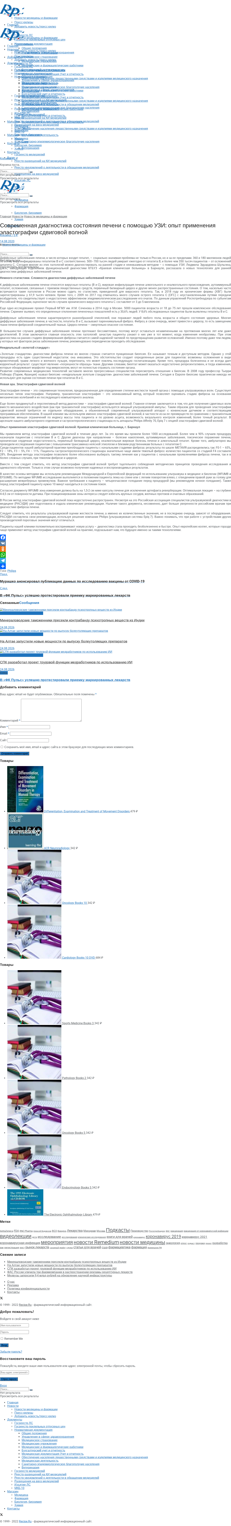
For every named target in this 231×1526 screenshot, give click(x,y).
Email (4, 733)
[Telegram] (115, 560)
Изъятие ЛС (22, 128)
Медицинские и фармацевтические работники (52, 65)
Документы (14, 63)
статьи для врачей (87, 1247)
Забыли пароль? (11, 1351)
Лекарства (75, 1231)
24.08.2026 (7, 627)
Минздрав (89, 1231)
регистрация (11, 1247)
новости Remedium (96, 1242)
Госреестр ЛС (23, 63)
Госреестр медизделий (29, 154)
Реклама (13, 1285)
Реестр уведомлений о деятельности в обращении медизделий (56, 167)
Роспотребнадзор (157, 1231)
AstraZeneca (6, 1231)
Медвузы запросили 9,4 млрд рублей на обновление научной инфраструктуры (59, 1275)
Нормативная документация (33, 44)
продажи (200, 1243)
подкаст (191, 1243)
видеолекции (15, 1236)
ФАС (168, 1231)
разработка (220, 1243)
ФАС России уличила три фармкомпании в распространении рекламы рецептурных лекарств (70, 1272)
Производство (139, 1231)
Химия (18, 219)
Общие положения (34, 77)
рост (22, 1247)
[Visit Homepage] (12, 16)
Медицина (21, 200)
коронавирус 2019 (163, 1236)
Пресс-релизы (23, 44)
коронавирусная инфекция (20, 1243)
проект (209, 1243)
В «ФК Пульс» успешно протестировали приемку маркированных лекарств (65, 680)
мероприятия (57, 1242)
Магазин (12, 121)
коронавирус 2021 (194, 1237)
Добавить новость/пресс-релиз (35, 50)
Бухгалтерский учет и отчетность (43, 94)
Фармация (21, 206)
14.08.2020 (7, 241)
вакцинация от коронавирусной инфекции (206, 1231)
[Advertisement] (65, 26)
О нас (11, 1281)
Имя (4, 727)
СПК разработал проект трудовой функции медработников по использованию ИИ (66, 662)
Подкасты (118, 1230)
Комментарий (10, 720)
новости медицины (142, 1242)
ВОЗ (54, 1231)
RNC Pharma (26, 1231)
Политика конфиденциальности (28, 1288)
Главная (12, 46)
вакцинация (177, 1231)
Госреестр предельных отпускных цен (39, 70)
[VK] (115, 543)
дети (34, 1237)
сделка (69, 1247)
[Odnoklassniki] (115, 549)
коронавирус (139, 1237)
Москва (101, 1230)
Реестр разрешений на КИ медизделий (40, 161)
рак (2, 1247)
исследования (69, 1237)
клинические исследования (92, 1237)
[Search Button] (31, 254)
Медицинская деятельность (40, 135)
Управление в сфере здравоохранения (48, 80)
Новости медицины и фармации (36, 37)
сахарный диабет (58, 1248)
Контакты (13, 143)
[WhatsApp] (115, 555)
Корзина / (9, 158)
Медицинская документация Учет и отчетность (53, 74)
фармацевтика (119, 1247)
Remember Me (13, 1338)
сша (105, 1247)
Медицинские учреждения (39, 87)
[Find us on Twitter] (1, 150)
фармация (139, 1247)
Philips (11, 571)
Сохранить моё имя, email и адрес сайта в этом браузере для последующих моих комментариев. (69, 747)
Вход (3, 1385)
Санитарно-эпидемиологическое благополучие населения (60, 141)
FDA (16, 1231)
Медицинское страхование (40, 57)
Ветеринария (30, 148)
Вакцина (62, 1231)
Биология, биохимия (28, 213)
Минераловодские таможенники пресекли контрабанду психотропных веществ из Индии (72, 620)
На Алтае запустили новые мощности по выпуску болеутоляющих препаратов (63, 641)
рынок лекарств (37, 1247)
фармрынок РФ (155, 1248)
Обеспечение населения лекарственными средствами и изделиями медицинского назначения (85, 78)
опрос (184, 1243)
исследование (49, 1237)
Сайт (3, 740)
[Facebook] (115, 537)
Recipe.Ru (25, 1305)
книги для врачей (120, 1237)
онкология (173, 1243)
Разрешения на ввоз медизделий (36, 174)
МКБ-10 (19, 131)
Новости (13, 49)
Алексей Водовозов (42, 1231)
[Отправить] (115, 566)
